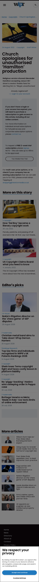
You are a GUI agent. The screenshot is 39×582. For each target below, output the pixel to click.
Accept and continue (19, 573)
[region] (19, 564)
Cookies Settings (19, 578)
